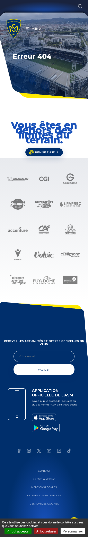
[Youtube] (49, 451)
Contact (44, 470)
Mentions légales (44, 487)
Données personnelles (44, 495)
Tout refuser (47, 531)
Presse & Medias (44, 478)
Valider (44, 369)
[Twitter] (39, 451)
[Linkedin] (59, 451)
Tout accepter (19, 531)
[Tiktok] (69, 451)
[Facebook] (18, 451)
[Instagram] (29, 451)
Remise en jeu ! (46, 152)
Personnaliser (73, 531)
